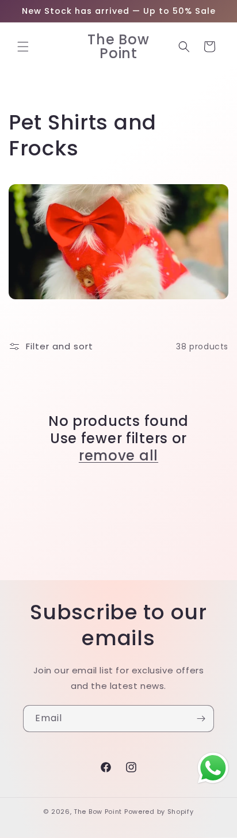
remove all (118, 455)
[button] (23, 46)
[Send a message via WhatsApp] (213, 768)
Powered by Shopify (159, 811)
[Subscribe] (200, 718)
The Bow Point (98, 811)
